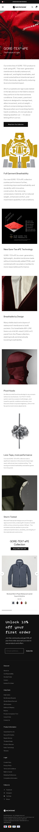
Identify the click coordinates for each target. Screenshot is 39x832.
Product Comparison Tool (11, 714)
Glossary (6, 750)
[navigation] (2, 574)
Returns (6, 710)
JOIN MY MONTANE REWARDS (15, 1)
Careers (6, 680)
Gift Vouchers (7, 704)
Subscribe (29, 651)
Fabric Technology (9, 747)
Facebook (9, 789)
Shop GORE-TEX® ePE (19, 548)
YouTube (8, 796)
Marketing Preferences (10, 775)
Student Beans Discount (10, 701)
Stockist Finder (8, 677)
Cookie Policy (7, 762)
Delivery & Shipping (9, 707)
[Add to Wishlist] (35, 558)
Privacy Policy (7, 765)
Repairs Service (8, 738)
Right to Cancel (8, 772)
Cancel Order (7, 717)
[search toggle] (32, 7)
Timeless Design (8, 741)
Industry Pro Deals (9, 683)
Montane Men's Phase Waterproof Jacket (19, 594)
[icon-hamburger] (2, 7)
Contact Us (7, 720)
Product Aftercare (9, 744)
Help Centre (7, 695)
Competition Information (10, 778)
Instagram (9, 793)
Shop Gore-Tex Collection (15, 124)
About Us (6, 670)
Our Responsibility (9, 673)
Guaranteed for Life (9, 731)
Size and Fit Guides (9, 735)
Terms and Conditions (10, 768)
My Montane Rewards (10, 698)
